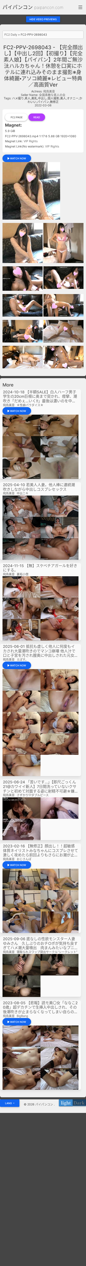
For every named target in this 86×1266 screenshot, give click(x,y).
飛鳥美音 (49, 91)
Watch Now (17, 158)
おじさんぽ (24, 859)
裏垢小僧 (22, 574)
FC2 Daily (10, 34)
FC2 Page (16, 117)
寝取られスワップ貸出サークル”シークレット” (47, 952)
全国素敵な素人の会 (52, 95)
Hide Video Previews (43, 19)
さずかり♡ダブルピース (33, 795)
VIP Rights (31, 141)
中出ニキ (22, 493)
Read (36, 117)
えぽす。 (22, 659)
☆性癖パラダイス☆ (30, 405)
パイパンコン (18, 7)
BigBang (22, 1016)
